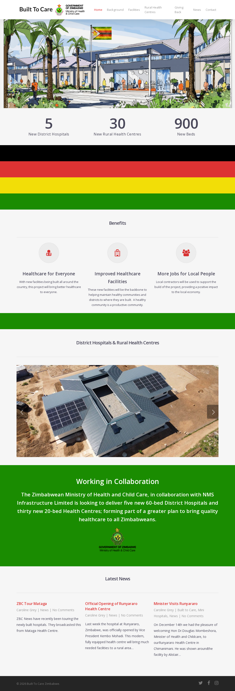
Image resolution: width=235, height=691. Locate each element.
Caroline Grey (26, 610)
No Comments (63, 610)
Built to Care (186, 610)
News (44, 610)
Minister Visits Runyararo (176, 603)
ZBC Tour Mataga (32, 603)
